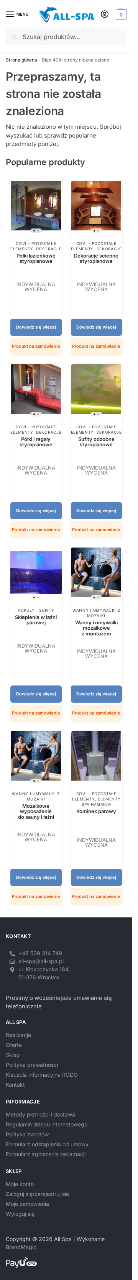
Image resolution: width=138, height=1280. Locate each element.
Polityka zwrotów (27, 1134)
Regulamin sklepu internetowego (46, 1124)
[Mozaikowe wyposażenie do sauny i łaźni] (36, 758)
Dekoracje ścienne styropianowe (96, 258)
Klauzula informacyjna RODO (42, 1074)
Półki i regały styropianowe (36, 441)
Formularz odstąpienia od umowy (47, 1144)
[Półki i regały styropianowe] (36, 392)
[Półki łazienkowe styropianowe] (36, 208)
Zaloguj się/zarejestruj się (37, 1194)
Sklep (13, 1055)
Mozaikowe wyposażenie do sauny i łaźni (36, 811)
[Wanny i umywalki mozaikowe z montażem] (96, 575)
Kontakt (15, 1084)
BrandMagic (21, 1247)
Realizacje (18, 1035)
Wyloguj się (20, 1213)
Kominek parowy (96, 811)
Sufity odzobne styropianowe (96, 441)
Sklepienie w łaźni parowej (36, 619)
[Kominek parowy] (96, 758)
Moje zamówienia (27, 1204)
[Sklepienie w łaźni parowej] (36, 575)
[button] (120, 14)
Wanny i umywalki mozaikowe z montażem (96, 628)
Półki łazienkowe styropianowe (36, 258)
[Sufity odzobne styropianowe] (96, 392)
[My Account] (104, 15)
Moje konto (20, 1184)
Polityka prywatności (32, 1064)
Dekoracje (48, 248)
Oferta (14, 1045)
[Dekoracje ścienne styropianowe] (96, 208)
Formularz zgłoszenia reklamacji (45, 1154)
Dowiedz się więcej (36, 327)
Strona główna (21, 60)
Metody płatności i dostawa (40, 1114)
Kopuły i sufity (36, 610)
